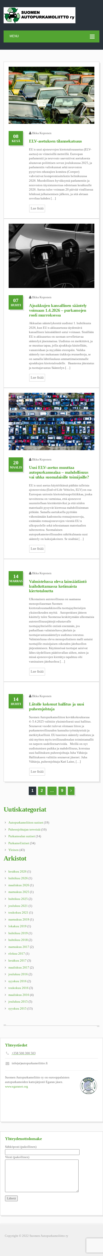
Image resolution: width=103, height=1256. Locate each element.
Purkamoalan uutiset (21, 836)
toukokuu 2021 (18, 912)
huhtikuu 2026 (18, 878)
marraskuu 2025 (18, 892)
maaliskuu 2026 (18, 885)
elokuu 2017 (16, 953)
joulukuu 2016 (18, 974)
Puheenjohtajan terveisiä (24, 829)
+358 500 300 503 (24, 1053)
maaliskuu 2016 (18, 995)
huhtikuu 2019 (18, 933)
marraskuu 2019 (18, 919)
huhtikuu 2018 (18, 940)
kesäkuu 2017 (17, 960)
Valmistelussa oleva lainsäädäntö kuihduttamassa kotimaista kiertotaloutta (57, 586)
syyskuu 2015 (17, 1008)
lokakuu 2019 (17, 926)
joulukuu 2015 (18, 1001)
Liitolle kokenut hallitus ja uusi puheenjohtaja (56, 706)
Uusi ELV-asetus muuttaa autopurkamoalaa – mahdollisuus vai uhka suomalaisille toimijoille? (59, 472)
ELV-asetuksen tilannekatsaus (55, 141)
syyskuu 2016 (17, 981)
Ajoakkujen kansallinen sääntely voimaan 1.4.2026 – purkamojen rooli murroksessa (58, 310)
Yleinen (13, 850)
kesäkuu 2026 (17, 871)
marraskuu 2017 (18, 947)
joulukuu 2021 (18, 906)
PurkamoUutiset (18, 843)
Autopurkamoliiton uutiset (25, 822)
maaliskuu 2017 (18, 967)
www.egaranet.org (16, 1086)
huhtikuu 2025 (18, 899)
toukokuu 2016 (18, 988)
